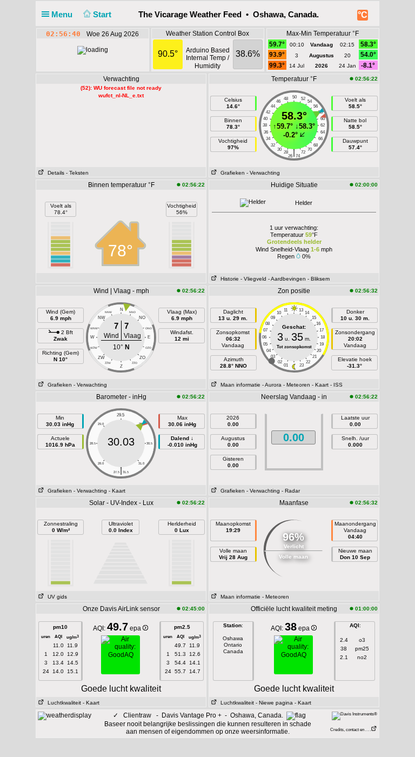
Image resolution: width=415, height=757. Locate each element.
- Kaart (320, 385)
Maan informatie (238, 385)
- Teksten (77, 173)
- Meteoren (296, 385)
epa (136, 628)
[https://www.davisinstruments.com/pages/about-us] (354, 715)
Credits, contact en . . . (350, 729)
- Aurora (272, 385)
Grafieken (231, 173)
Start (103, 14)
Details (54, 173)
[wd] (64, 715)
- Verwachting (263, 173)
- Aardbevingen (287, 279)
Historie (228, 279)
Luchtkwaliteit (62, 703)
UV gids (55, 597)
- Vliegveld (253, 279)
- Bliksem (318, 279)
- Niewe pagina (274, 703)
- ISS (336, 385)
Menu (63, 14)
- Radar (291, 491)
